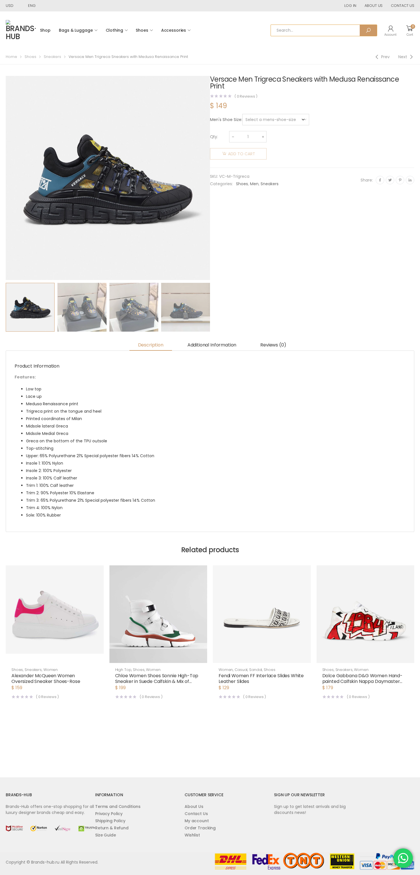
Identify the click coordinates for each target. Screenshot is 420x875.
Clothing (114, 30)
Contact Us (196, 813)
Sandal (255, 669)
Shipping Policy (110, 821)
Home (11, 56)
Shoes (142, 30)
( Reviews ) (245, 96)
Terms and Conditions (118, 806)
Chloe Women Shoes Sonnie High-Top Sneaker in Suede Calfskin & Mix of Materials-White (157, 681)
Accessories (173, 30)
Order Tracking (200, 828)
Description (150, 345)
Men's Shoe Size (225, 119)
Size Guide (105, 835)
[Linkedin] (410, 180)
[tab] (150, 345)
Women (50, 669)
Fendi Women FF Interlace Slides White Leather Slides (261, 678)
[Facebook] (380, 180)
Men (254, 184)
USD (9, 5)
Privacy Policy (109, 813)
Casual (241, 669)
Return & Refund (112, 828)
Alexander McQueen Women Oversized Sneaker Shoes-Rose (45, 678)
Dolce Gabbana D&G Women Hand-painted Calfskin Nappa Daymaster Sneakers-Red (362, 681)
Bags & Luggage (76, 30)
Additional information (211, 345)
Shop (45, 30)
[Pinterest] (400, 180)
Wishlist (192, 835)
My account (197, 821)
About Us (194, 806)
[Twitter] (390, 180)
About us (374, 5)
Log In (350, 5)
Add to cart (241, 154)
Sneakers (52, 56)
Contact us (402, 5)
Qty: (214, 137)
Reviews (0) (273, 345)
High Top (123, 669)
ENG (32, 5)
